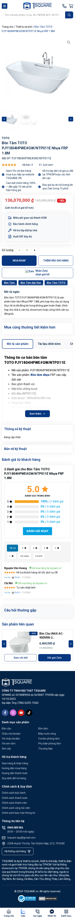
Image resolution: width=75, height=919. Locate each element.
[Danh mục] (66, 911)
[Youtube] (21, 712)
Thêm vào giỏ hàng (56, 260)
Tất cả (12, 548)
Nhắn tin (52, 916)
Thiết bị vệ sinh (23, 26)
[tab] (17, 344)
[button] (4, 119)
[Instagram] (13, 712)
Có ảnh (38, 556)
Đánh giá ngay (37, 531)
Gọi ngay (37, 916)
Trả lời (7, 577)
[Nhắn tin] (52, 911)
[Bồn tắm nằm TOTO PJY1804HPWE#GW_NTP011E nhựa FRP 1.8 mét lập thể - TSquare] (37, 73)
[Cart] (71, 6)
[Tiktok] (29, 712)
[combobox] (33, 14)
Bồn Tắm (9, 282)
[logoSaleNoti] (27, 899)
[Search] (69, 14)
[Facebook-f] (5, 712)
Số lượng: (8, 250)
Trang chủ (7, 26)
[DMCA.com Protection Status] (48, 899)
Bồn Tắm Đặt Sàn (31, 282)
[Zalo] (23, 911)
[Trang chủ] (9, 911)
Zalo (23, 916)
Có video (24, 556)
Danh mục (66, 916)
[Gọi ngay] (37, 911)
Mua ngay (19, 260)
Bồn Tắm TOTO (56, 282)
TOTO (5, 138)
